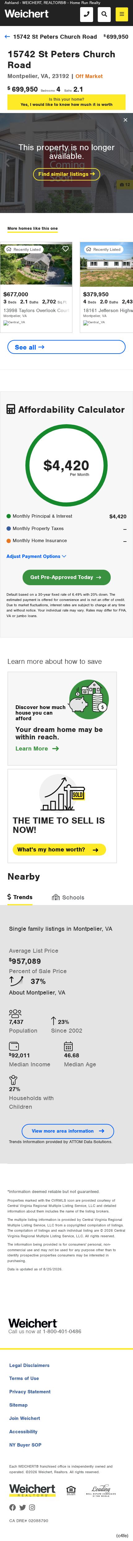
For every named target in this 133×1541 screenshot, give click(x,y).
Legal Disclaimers (29, 1365)
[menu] (121, 14)
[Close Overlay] (125, 120)
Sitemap (18, 1405)
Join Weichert (24, 1418)
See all (26, 347)
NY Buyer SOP (25, 1445)
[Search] (104, 14)
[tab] (19, 899)
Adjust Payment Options (33, 556)
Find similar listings (64, 174)
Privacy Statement (29, 1392)
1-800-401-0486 (62, 1331)
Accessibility (23, 1432)
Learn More (37, 748)
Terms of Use (24, 1378)
